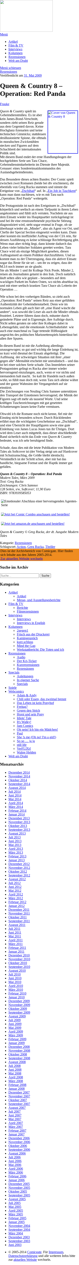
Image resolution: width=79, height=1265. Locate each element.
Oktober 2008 (17, 1054)
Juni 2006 (14, 1161)
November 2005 (19, 1187)
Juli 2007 (14, 1111)
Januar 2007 (16, 1134)
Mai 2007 (14, 1119)
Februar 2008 (17, 1085)
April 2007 (15, 1123)
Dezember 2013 (19, 818)
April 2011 (15, 940)
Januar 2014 (16, 814)
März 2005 (15, 1214)
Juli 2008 (14, 1066)
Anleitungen (25, 676)
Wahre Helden (26, 752)
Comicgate (34, 1252)
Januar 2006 (16, 1180)
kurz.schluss (25, 642)
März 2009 (15, 1035)
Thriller (50, 546)
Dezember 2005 (19, 1184)
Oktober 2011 (17, 917)
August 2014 (17, 788)
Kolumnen (15, 53)
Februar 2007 (17, 1130)
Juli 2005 (14, 1203)
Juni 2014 (14, 795)
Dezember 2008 (19, 1047)
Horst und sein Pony (30, 714)
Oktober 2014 (17, 780)
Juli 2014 (14, 791)
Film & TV (15, 45)
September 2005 (19, 1195)
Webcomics (16, 691)
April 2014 (15, 803)
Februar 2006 (17, 1176)
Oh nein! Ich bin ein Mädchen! (37, 729)
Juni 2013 (14, 841)
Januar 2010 (16, 997)
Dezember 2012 (19, 864)
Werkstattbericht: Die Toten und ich (40, 649)
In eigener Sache (28, 680)
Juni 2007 (14, 1115)
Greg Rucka (35, 546)
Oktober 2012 (17, 871)
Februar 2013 (17, 856)
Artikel (13, 41)
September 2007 (19, 1104)
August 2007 (17, 1107)
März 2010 (15, 989)
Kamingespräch (27, 638)
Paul (20, 733)
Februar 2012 (17, 902)
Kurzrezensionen (28, 665)
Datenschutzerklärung (22, 1256)
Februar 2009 (17, 1039)
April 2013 (15, 848)
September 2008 (19, 1058)
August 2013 (17, 833)
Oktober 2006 (17, 1146)
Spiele (12, 687)
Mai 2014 (14, 799)
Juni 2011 (14, 932)
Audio (21, 657)
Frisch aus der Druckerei (33, 634)
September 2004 (19, 1229)
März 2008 (15, 1081)
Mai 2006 (14, 1165)
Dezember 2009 (19, 1001)
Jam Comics (25, 726)
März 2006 (15, 1172)
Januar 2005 (16, 1222)
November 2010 (19, 959)
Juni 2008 (14, 1069)
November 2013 (19, 822)
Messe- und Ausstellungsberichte (38, 600)
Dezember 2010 (19, 955)
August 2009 (17, 1016)
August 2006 (17, 1153)
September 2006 (19, 1149)
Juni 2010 (14, 978)
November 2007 (19, 1096)
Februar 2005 (17, 1218)
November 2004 (19, 1226)
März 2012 (15, 898)
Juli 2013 (14, 837)
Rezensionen (16, 57)
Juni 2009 (14, 1024)
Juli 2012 (14, 883)
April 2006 (15, 1168)
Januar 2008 (16, 1088)
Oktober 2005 (17, 1191)
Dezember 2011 (18, 909)
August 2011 (16, 925)
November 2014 (19, 776)
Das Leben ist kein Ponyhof (35, 703)
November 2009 (19, 1005)
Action (21, 546)
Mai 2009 (14, 1027)
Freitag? (22, 706)
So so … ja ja (26, 741)
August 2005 (17, 1199)
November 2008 (19, 1050)
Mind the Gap (26, 646)
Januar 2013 (16, 860)
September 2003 (19, 1241)
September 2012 (19, 875)
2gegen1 (22, 630)
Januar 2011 (16, 951)
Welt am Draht (18, 60)
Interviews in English (31, 623)
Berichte (22, 607)
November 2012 (19, 868)
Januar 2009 (16, 1043)
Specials (13, 672)
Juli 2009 (14, 1020)
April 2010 (15, 986)
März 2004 (15, 1233)
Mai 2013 (14, 845)
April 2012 (15, 894)
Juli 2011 (14, 928)
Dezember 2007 (19, 1092)
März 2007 (15, 1127)
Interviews (15, 49)
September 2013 (19, 829)
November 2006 (19, 1142)
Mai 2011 (14, 936)
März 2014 (15, 807)
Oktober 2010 (17, 963)
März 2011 (15, 944)
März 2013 (15, 852)
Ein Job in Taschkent (62, 191)
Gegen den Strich (28, 710)
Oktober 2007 (17, 1100)
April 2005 (15, 1210)
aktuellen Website (25, 1259)
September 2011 (19, 921)
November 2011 (19, 913)
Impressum (56, 1252)
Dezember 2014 (19, 772)
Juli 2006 (14, 1157)
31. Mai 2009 (33, 75)
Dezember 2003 (19, 1237)
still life (22, 745)
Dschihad (28, 191)
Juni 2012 (14, 887)
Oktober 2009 (17, 1008)
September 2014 (19, 784)
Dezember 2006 (19, 1138)
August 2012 (17, 879)
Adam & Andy (27, 695)
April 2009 (15, 1031)
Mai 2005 (14, 1207)
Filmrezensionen (28, 611)
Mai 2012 (14, 890)
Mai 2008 (14, 1073)
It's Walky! (24, 722)
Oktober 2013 (17, 826)
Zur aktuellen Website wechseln (21, 558)
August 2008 (17, 1062)
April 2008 (15, 1077)
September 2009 (19, 1012)
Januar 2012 (16, 906)
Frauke (4, 104)
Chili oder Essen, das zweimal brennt (41, 699)
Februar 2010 (17, 993)
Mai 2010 (14, 982)
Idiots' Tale (24, 718)
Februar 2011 (17, 947)
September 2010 (19, 967)
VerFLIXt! (24, 748)
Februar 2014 (17, 810)
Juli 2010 (14, 974)
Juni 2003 (14, 1245)
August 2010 (17, 970)
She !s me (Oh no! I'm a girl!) (36, 737)
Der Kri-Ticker (27, 661)
